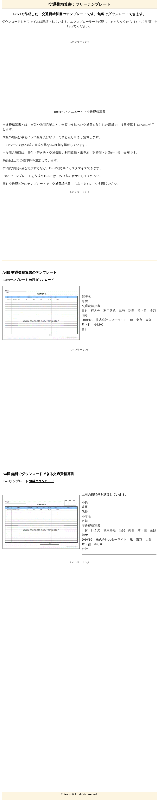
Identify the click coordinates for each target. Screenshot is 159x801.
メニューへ (75, 111)
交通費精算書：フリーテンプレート (79, 4)
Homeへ (59, 111)
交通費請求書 (61, 183)
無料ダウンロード (41, 279)
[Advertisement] (79, 74)
